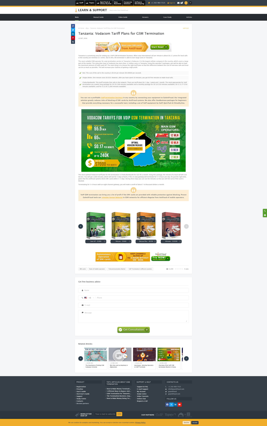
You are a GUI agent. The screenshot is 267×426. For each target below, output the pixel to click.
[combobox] (89, 298)
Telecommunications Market (116, 269)
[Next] (186, 358)
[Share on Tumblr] (73, 42)
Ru (190, 2)
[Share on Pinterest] (73, 38)
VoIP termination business (112, 97)
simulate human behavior (112, 197)
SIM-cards (83, 269)
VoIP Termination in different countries (140, 269)
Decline (186, 422)
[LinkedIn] (175, 405)
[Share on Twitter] (73, 30)
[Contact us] (265, 215)
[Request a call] (265, 211)
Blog (87, 28)
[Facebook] (167, 405)
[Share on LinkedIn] (73, 34)
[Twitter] (171, 405)
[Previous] (80, 226)
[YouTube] (180, 405)
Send (119, 414)
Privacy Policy (140, 422)
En (186, 2)
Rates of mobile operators (97, 269)
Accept (195, 422)
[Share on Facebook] (73, 26)
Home (82, 28)
